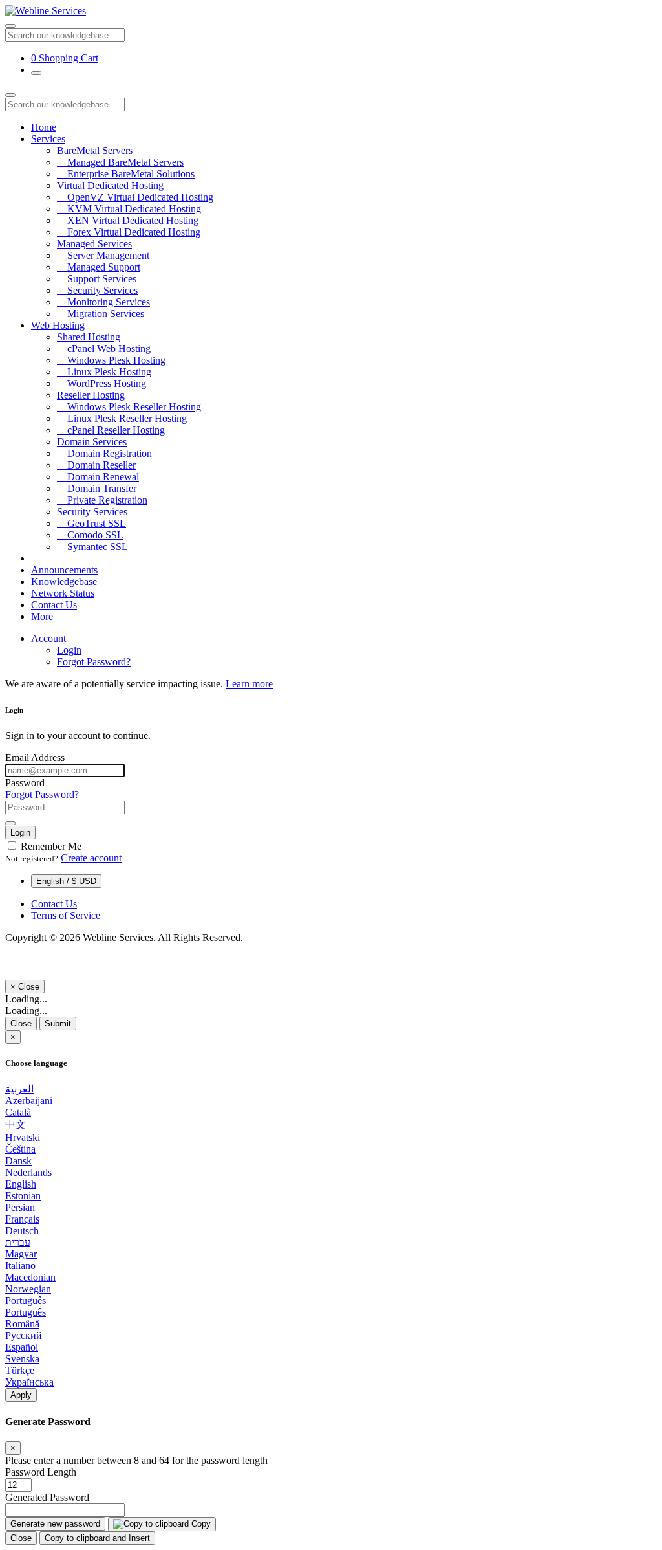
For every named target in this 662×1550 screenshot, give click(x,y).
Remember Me (49, 846)
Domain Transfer (96, 488)
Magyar (21, 1253)
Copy (200, 1524)
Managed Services (94, 243)
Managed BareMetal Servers (120, 162)
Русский (23, 1335)
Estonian (23, 1195)
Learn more (249, 683)
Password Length (40, 1472)
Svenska (22, 1358)
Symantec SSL (92, 546)
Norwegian (28, 1288)
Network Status (62, 593)
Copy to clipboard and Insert (97, 1538)
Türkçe (19, 1370)
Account (48, 638)
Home (43, 127)
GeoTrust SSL (91, 523)
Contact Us (54, 604)
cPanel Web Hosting (104, 348)
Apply (21, 1395)
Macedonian (30, 1277)
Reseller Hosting (91, 395)
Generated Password (47, 1497)
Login (69, 650)
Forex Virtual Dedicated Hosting (128, 232)
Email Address (35, 757)
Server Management (103, 255)
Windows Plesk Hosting (111, 360)
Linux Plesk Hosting (104, 371)
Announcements (64, 569)
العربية (19, 1088)
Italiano (20, 1265)
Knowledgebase (64, 581)
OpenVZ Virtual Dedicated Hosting (135, 197)
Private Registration (102, 499)
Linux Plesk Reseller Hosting (122, 418)
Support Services (96, 278)
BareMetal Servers (95, 150)
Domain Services (92, 441)
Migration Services (100, 313)
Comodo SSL (90, 534)
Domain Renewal (98, 476)
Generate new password (55, 1524)
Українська (29, 1382)
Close (21, 1023)
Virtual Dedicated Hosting (110, 185)
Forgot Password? (94, 661)
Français (22, 1218)
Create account (91, 857)
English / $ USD (66, 881)
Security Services (97, 290)
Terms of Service (65, 915)
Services (48, 138)
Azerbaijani (28, 1100)
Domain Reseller (96, 465)
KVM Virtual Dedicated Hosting (129, 208)
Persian (20, 1207)
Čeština (20, 1149)
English (20, 1184)
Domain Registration (104, 453)
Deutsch (22, 1230)
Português (25, 1300)
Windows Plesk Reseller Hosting (129, 406)
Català (18, 1112)
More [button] (42, 616)
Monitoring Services (103, 301)
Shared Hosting (88, 336)
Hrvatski (22, 1137)
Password (25, 782)
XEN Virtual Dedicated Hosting (127, 220)
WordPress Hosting (101, 383)
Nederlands (28, 1172)
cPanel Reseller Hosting (111, 430)
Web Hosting (58, 325)
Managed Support (98, 266)
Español (21, 1347)
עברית (17, 1242)
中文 (15, 1124)
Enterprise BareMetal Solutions (126, 173)
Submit (58, 1023)
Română (22, 1323)
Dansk (18, 1160)
